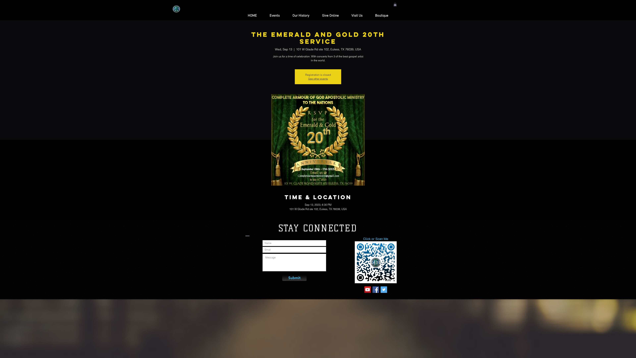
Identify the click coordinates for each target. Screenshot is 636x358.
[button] (395, 4)
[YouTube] (367, 289)
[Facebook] (375, 289)
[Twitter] (384, 289)
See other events (318, 78)
